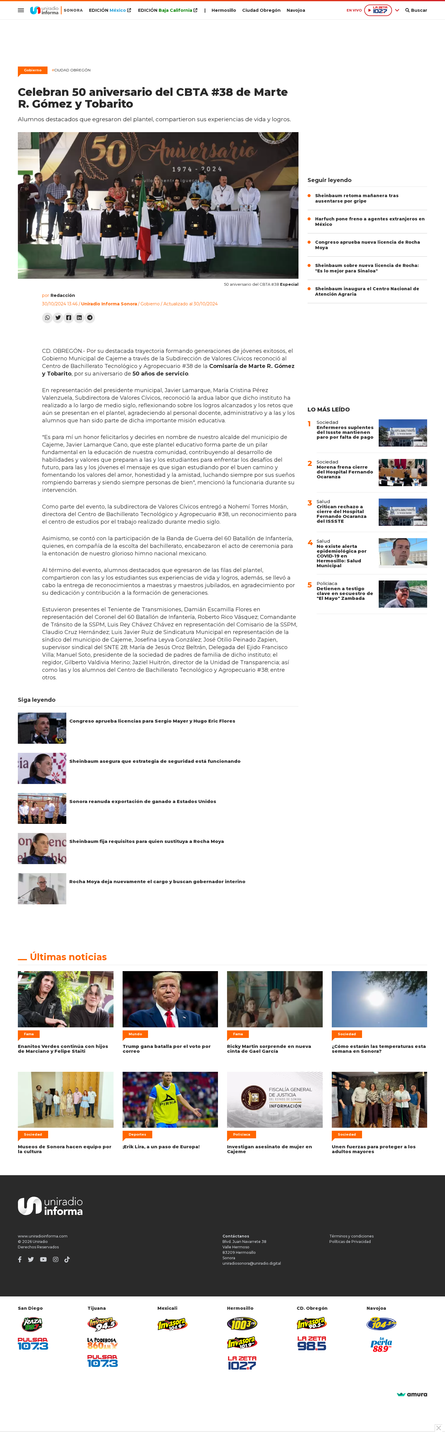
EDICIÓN (107, 10)
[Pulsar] (33, 1344)
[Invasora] (33, 1324)
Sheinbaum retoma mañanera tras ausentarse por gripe (357, 198)
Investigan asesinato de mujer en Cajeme (269, 1149)
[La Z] (242, 1363)
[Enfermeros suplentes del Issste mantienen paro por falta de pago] (403, 433)
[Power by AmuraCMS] (412, 1395)
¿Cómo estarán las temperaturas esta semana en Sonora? (379, 1048)
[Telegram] (89, 318)
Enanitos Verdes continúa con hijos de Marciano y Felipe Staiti (63, 1048)
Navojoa (296, 10)
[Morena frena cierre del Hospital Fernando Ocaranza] (403, 472)
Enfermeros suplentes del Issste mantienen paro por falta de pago (345, 432)
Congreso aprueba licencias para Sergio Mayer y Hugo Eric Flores (152, 721)
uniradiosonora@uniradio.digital (251, 1263)
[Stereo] (242, 1323)
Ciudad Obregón (261, 10)
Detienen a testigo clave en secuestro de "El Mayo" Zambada (345, 593)
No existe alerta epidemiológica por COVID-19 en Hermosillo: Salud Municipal (342, 555)
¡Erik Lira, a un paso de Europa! (161, 1146)
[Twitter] (58, 318)
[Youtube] (43, 1259)
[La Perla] (382, 1344)
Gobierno (32, 70)
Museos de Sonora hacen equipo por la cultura (64, 1149)
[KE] (382, 1323)
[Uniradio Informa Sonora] (56, 10)
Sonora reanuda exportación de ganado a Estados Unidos (142, 801)
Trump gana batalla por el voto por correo (167, 1048)
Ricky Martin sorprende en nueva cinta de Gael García (269, 1048)
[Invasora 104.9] (172, 1324)
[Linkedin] (79, 318)
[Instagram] (55, 1259)
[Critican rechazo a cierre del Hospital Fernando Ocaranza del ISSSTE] (403, 512)
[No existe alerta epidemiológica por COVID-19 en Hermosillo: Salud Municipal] (403, 553)
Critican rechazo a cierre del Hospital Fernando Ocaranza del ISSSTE (342, 514)
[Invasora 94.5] (102, 1324)
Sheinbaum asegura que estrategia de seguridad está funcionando (155, 761)
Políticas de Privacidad (350, 1241)
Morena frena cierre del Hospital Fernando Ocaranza (345, 472)
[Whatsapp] (47, 318)
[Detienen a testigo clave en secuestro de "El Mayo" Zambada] (403, 594)
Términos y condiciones (351, 1236)
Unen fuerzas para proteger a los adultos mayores (374, 1149)
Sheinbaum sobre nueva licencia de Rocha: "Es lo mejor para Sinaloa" (367, 268)
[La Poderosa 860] (102, 1343)
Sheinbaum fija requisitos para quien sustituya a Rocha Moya (146, 841)
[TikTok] (67, 1259)
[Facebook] (68, 318)
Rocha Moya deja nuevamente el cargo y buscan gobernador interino (157, 881)
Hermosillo (224, 10)
